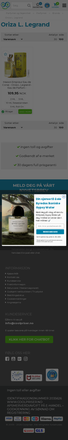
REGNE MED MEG (50, 231)
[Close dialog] (63, 196)
